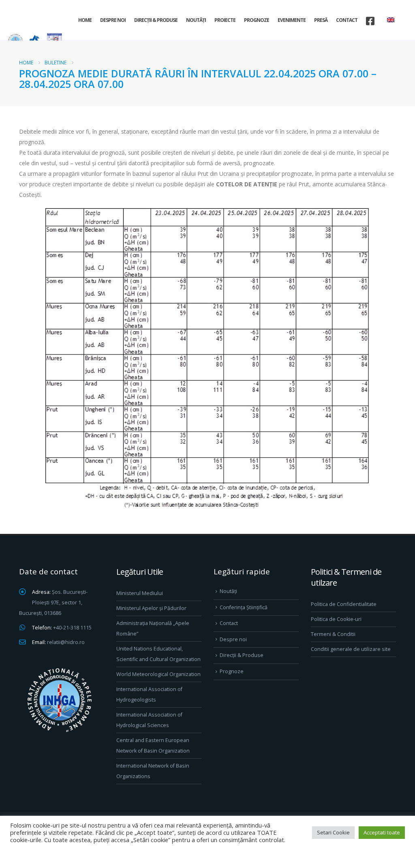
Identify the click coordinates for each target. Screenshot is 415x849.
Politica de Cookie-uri (336, 619)
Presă (320, 20)
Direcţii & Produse (156, 20)
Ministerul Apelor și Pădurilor (151, 608)
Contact (346, 20)
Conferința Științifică (243, 607)
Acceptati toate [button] (382, 832)
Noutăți (196, 20)
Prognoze (256, 20)
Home (85, 20)
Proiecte (224, 20)
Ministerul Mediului (139, 593)
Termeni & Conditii (333, 634)
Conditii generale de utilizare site (351, 649)
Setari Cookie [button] (333, 832)
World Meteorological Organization (158, 674)
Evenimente (292, 20)
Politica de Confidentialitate (343, 604)
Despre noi (113, 20)
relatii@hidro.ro (66, 642)
